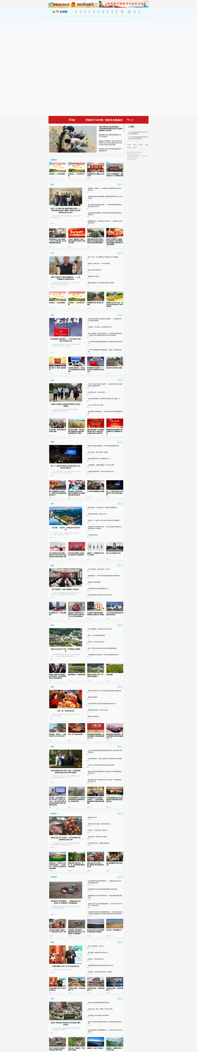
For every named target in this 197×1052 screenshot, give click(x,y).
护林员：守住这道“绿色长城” (96, 642)
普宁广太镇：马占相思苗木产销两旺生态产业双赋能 (103, 257)
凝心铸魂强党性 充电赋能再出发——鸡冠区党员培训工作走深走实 (105, 1031)
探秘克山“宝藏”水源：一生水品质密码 (99, 263)
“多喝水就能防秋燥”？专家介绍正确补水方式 (101, 471)
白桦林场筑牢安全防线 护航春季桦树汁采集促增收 (102, 889)
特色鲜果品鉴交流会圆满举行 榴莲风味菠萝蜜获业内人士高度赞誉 (105, 197)
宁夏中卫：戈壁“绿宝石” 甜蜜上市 (98, 830)
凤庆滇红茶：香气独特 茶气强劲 (97, 836)
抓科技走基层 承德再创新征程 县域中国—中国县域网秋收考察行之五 (105, 772)
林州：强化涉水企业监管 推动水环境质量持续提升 (102, 648)
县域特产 (52, 847)
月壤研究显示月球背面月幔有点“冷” (98, 588)
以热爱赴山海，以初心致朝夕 (96, 392)
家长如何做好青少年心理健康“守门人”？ (99, 458)
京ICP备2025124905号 (132, 154)
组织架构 (141, 144)
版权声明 (129, 147)
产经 (50, 178)
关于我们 (129, 144)
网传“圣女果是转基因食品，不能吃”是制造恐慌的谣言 (103, 446)
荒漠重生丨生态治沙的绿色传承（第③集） (100, 972)
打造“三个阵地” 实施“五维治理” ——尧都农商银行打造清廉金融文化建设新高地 (105, 385)
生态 (51, 659)
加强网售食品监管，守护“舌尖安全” (98, 710)
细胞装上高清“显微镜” (94, 582)
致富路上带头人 (92, 817)
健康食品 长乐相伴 (93, 276)
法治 (51, 352)
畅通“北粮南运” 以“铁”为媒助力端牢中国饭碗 (101, 282)
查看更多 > (120, 184)
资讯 (51, 223)
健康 (51, 475)
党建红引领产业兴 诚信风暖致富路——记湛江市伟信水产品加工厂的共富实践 (105, 904)
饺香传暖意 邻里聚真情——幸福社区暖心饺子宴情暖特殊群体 (105, 412)
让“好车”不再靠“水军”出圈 (95, 405)
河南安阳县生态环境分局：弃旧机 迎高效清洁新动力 (103, 654)
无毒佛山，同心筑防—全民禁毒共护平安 (100, 327)
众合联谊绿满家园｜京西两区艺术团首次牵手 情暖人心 (104, 398)
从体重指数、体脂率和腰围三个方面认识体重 (101, 465)
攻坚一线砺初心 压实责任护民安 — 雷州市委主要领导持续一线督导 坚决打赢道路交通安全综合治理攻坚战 (105, 334)
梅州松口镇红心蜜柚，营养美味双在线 (99, 824)
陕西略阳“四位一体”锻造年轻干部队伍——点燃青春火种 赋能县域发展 (105, 222)
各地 (51, 1032)
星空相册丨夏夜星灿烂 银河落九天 (98, 952)
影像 (88, 178)
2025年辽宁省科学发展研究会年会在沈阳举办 (101, 765)
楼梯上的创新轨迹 (93, 716)
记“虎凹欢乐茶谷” (93, 535)
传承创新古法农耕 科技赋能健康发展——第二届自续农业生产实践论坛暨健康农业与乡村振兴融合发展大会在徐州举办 (105, 912)
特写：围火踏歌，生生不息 (96, 946)
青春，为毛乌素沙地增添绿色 (96, 635)
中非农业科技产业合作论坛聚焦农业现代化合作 (102, 703)
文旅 (51, 537)
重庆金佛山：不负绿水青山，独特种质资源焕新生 (102, 507)
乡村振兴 (52, 914)
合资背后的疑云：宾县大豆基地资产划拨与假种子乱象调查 (105, 758)
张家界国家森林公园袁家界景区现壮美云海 (100, 965)
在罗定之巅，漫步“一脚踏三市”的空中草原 (100, 1009)
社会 (107, 178)
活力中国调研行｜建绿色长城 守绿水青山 (100, 629)
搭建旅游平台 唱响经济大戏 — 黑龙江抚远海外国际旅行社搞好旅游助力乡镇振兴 (105, 527)
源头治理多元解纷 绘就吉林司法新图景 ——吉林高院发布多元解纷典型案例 (105, 319)
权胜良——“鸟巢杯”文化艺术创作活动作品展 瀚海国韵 (103, 520)
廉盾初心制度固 (92, 697)
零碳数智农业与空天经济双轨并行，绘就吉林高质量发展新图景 (105, 896)
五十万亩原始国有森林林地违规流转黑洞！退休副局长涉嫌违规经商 (105, 751)
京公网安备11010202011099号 (135, 152)
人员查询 (146, 144)
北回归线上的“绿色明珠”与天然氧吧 (98, 1015)
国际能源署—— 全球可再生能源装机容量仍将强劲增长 (104, 575)
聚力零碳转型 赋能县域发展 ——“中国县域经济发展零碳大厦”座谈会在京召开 (105, 205)
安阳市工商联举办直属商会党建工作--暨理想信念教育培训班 (105, 1022)
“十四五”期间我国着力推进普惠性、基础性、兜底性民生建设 (105, 350)
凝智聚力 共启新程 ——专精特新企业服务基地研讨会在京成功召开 (105, 189)
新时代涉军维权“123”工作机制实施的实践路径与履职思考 (104, 690)
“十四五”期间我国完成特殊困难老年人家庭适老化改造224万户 (105, 342)
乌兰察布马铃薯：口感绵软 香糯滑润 (98, 843)
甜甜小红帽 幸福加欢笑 (95, 270)
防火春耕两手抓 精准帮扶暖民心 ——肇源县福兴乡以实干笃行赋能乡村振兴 (105, 881)
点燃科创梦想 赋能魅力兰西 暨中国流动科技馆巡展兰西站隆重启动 (105, 213)
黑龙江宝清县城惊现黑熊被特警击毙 (98, 1002)
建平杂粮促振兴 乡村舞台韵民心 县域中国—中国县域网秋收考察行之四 (105, 780)
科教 (51, 597)
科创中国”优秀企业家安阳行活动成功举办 (100, 595)
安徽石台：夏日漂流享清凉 (96, 959)
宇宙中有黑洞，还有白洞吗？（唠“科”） (99, 569)
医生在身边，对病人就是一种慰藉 (98, 452)
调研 (51, 782)
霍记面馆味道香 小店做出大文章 (97, 514)
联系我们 (135, 144)
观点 (51, 718)
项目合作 (135, 147)
